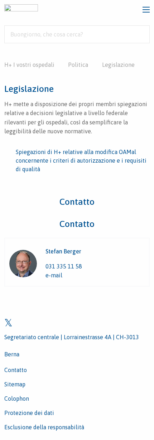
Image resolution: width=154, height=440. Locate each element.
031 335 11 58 (63, 266)
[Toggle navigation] (146, 10)
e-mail (53, 275)
